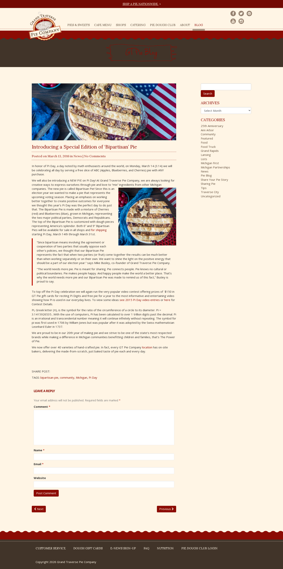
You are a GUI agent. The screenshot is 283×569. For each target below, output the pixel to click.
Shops (121, 25)
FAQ (146, 548)
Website (40, 478)
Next (40, 509)
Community (208, 134)
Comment (42, 406)
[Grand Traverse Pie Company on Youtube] (233, 21)
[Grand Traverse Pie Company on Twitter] (241, 13)
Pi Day (93, 377)
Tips (204, 188)
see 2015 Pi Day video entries (140, 300)
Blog (198, 25)
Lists (204, 159)
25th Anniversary (212, 126)
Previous (165, 509)
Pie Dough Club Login (199, 548)
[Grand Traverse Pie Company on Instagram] (241, 21)
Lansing (206, 155)
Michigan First (210, 163)
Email (39, 464)
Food (204, 142)
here (167, 300)
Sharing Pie (208, 184)
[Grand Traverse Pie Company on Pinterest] (249, 13)
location (147, 347)
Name (39, 450)
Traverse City (210, 192)
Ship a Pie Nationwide (141, 4)
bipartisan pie (49, 377)
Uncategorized (210, 196)
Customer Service (51, 548)
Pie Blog (206, 175)
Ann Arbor (207, 130)
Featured (207, 138)
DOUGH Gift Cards (88, 548)
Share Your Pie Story (214, 180)
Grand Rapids (210, 151)
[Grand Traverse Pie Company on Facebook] (233, 13)
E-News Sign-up (123, 548)
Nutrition (165, 548)
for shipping (99, 230)
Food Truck (208, 147)
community (67, 377)
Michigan (81, 377)
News (78, 156)
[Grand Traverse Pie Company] (45, 25)
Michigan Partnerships (215, 167)
